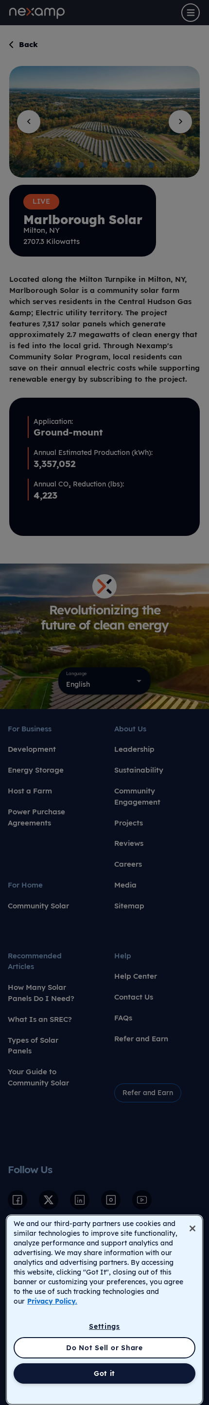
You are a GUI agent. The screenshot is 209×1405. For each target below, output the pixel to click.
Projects (128, 822)
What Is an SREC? (40, 1019)
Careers (128, 864)
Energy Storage (36, 770)
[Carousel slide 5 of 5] (151, 165)
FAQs (123, 1017)
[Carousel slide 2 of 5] (81, 165)
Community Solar (38, 905)
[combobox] (104, 680)
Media (125, 884)
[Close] (192, 1228)
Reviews (128, 843)
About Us (130, 728)
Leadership (134, 749)
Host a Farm (30, 790)
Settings (104, 1326)
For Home (25, 884)
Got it (104, 1373)
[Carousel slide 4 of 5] (128, 165)
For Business (30, 728)
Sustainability (138, 770)
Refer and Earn (141, 1038)
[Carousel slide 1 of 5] (58, 165)
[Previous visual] (28, 121)
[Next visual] (180, 121)
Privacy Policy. (52, 1301)
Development (32, 749)
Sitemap (129, 905)
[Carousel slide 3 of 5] (104, 165)
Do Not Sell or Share (104, 1347)
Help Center (135, 976)
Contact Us (133, 996)
